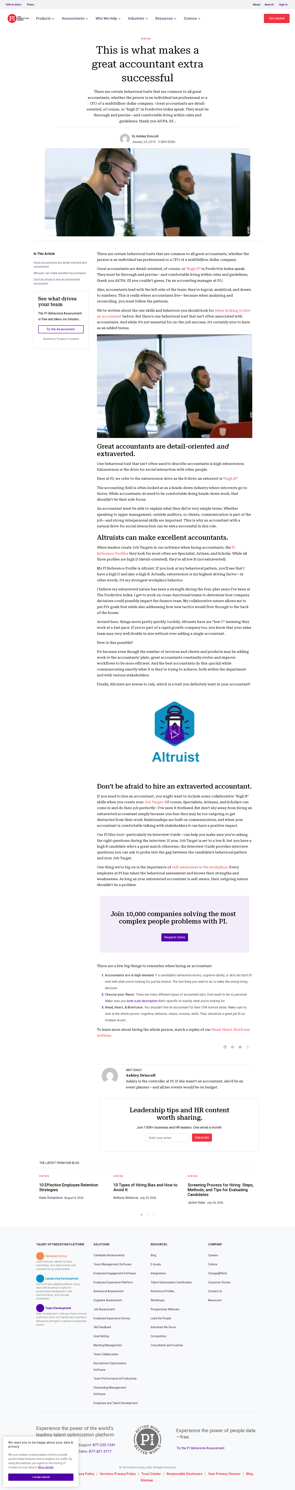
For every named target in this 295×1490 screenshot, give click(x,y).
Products (43, 18)
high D (193, 269)
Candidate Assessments (109, 1255)
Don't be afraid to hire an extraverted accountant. (57, 281)
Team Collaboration (106, 1354)
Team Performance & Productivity (115, 1378)
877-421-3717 (100, 1451)
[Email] (240, 1047)
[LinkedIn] (225, 1047)
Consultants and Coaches (167, 1345)
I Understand (41, 1477)
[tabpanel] (73, 1188)
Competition (158, 1336)
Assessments (73, 18)
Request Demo (174, 937)
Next (262, 1191)
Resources (164, 18)
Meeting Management (108, 1345)
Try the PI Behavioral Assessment (200, 1448)
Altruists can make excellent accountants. (60, 273)
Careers (213, 1255)
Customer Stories (219, 1282)
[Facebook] (232, 1047)
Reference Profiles (162, 1291)
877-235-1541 (104, 1445)
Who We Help (106, 18)
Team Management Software (112, 1264)
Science (190, 18)
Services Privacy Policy (118, 1474)
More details (46, 1467)
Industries (136, 18)
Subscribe (202, 1137)
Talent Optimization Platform (60, 1244)
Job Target (153, 802)
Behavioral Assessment (109, 1291)
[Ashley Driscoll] (126, 138)
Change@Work (217, 1273)
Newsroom (215, 1300)
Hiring (146, 38)
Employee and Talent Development (116, 1403)
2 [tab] (147, 1215)
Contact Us (215, 1291)
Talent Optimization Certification (171, 1282)
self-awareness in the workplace (200, 867)
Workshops (158, 1300)
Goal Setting (101, 1336)
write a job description (142, 1001)
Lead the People (161, 1318)
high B (230, 479)
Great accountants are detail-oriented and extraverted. (60, 264)
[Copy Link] (248, 1047)
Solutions (102, 1244)
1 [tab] (141, 1215)
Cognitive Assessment (108, 1300)
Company (215, 1244)
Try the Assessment (60, 329)
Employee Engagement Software (115, 1273)
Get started (277, 18)
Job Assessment (104, 1309)
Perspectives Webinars (165, 1309)
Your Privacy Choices (224, 1474)
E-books (156, 1264)
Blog (153, 1255)
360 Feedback (102, 1327)
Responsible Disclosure (184, 1474)
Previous (33, 1191)
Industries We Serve (163, 1327)
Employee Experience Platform (113, 1282)
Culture (212, 1264)
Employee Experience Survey (112, 1318)
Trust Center (151, 1474)
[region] (40, 1462)
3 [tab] (154, 1215)
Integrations (158, 1273)
